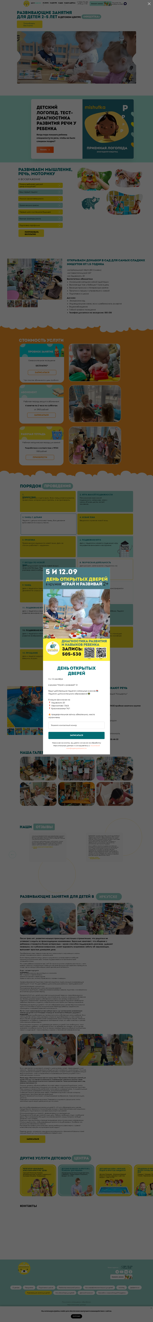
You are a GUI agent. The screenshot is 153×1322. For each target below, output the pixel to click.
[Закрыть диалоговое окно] (149, 3)
